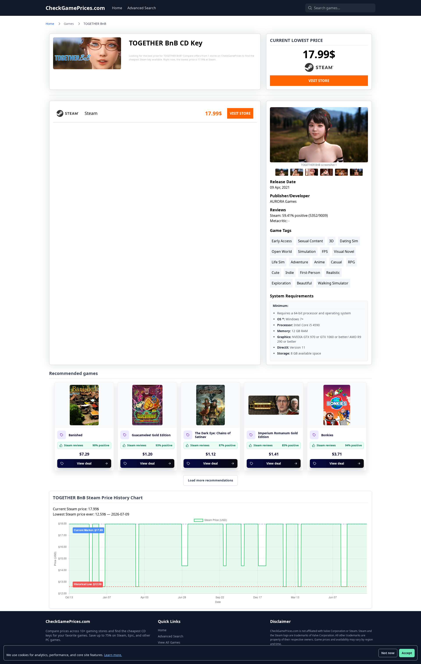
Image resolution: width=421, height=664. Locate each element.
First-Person (310, 272)
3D (331, 241)
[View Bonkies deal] (336, 405)
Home (117, 7)
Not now (387, 653)
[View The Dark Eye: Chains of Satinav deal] (210, 405)
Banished (75, 435)
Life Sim (278, 262)
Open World (282, 251)
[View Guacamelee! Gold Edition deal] (147, 405)
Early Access (282, 241)
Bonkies (327, 435)
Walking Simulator (333, 283)
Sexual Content (310, 241)
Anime (319, 262)
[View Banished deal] (84, 405)
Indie (289, 272)
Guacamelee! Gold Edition (151, 435)
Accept (407, 653)
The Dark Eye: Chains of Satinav (212, 435)
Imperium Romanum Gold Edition (278, 435)
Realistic (333, 272)
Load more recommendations (210, 480)
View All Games (169, 642)
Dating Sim (349, 241)
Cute (275, 272)
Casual (336, 262)
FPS (325, 251)
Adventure (299, 262)
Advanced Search (141, 7)
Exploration (281, 283)
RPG (351, 262)
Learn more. (113, 655)
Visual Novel (344, 251)
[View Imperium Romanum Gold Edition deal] (273, 405)
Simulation (307, 251)
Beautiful (304, 283)
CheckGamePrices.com (75, 7)
